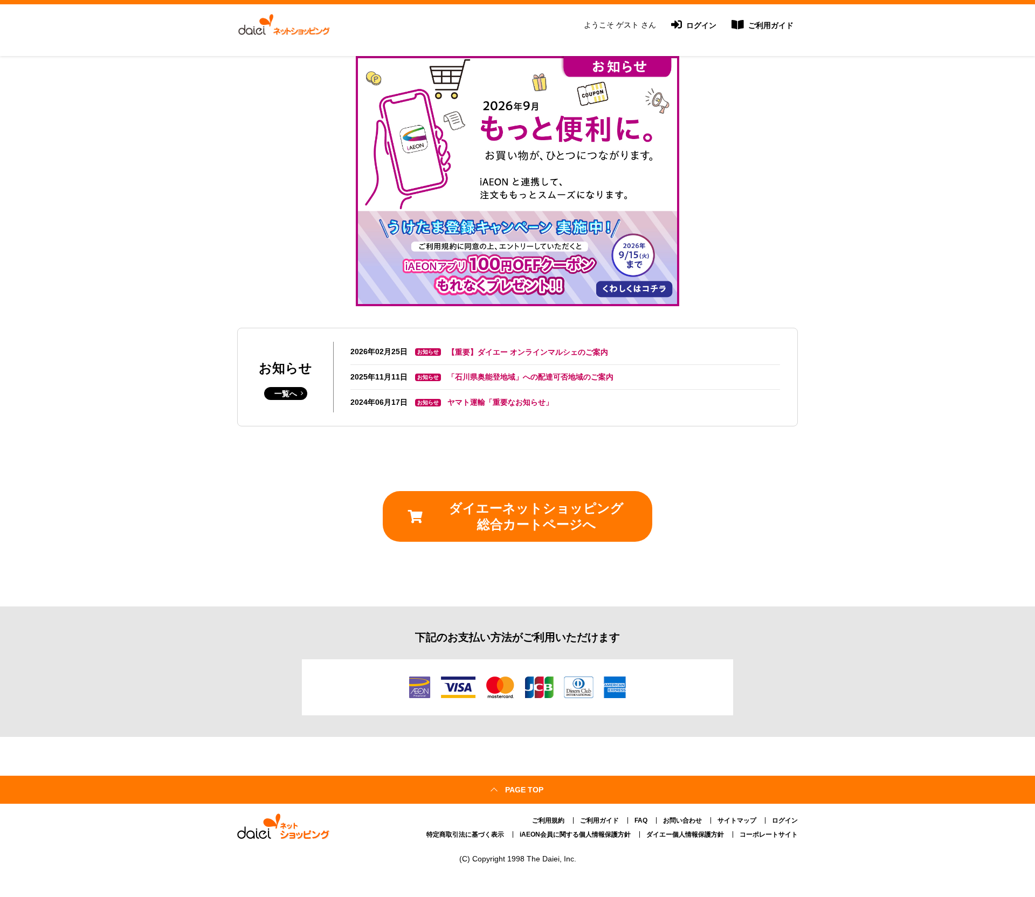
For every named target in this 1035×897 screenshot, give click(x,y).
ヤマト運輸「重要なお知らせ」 (500, 402)
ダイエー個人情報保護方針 (685, 834)
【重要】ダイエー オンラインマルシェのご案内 (527, 352)
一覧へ (285, 393)
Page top (524, 789)
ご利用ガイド (770, 25)
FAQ (640, 820)
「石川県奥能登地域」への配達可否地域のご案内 (530, 376)
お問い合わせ (682, 820)
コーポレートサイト (769, 834)
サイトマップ (736, 820)
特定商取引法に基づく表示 (465, 834)
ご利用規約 (548, 820)
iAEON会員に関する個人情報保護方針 (575, 834)
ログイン (700, 25)
